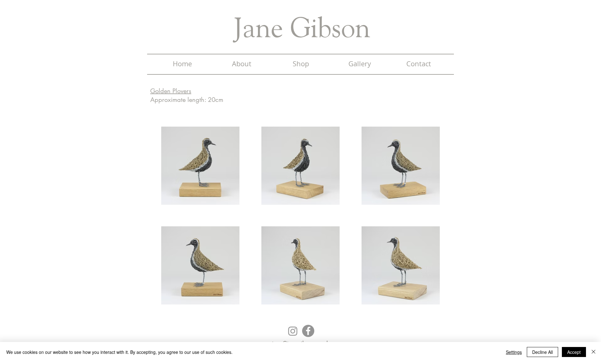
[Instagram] (293, 331)
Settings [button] (514, 352)
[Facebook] (308, 331)
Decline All (542, 352)
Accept (574, 352)
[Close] (593, 352)
